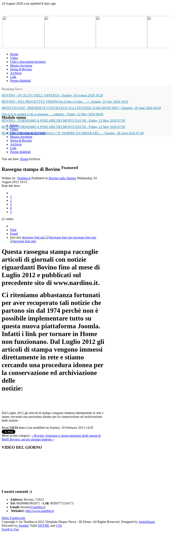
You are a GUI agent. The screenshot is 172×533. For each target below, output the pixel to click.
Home (14, 125)
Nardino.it (24, 178)
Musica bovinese (21, 137)
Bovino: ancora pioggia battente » (32, 439)
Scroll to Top (10, 529)
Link (13, 148)
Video (14, 129)
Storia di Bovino (21, 140)
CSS (59, 525)
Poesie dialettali (20, 152)
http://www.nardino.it (40, 511)
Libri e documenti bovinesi (28, 133)
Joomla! (23, 525)
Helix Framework (13, 518)
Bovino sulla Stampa (62, 178)
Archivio (16, 144)
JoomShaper (147, 522)
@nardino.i (37, 507)
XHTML (44, 525)
